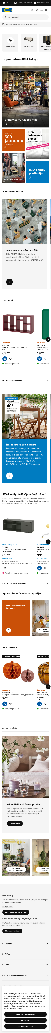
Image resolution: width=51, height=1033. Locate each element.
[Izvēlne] (46, 10)
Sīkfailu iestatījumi (25, 1026)
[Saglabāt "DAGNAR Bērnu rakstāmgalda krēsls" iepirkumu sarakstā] (45, 568)
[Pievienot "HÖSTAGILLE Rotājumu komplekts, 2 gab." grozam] (4, 704)
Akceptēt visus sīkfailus (25, 1014)
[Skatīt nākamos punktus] (48, 339)
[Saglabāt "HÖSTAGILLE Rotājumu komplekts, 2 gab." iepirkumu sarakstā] (10, 704)
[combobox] (24, 17)
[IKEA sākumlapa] (7, 10)
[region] (25, 1008)
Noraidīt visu (25, 1020)
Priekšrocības (7, 907)
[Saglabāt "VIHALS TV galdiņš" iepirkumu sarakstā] (4, 568)
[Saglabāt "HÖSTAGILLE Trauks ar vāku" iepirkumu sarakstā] (45, 704)
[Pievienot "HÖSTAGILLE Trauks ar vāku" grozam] (39, 704)
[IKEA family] (37, 172)
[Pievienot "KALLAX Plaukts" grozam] (4, 358)
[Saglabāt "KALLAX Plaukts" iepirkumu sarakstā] (10, 358)
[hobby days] (37, 144)
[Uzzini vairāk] (25, 767)
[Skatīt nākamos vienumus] (48, 42)
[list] (25, 42)
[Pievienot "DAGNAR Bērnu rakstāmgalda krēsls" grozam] (39, 568)
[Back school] (13, 168)
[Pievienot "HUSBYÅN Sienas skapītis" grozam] (39, 358)
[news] (13, 140)
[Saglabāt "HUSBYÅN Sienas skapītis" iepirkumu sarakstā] (45, 358)
